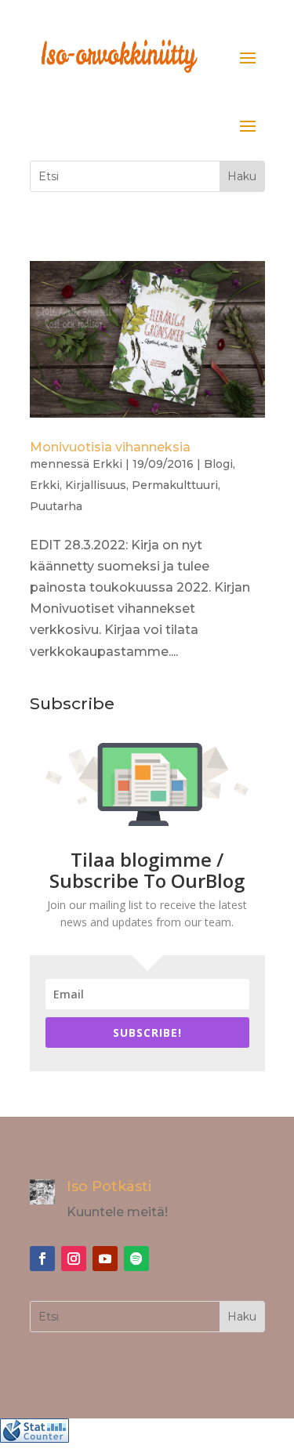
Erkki (107, 464)
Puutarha (56, 506)
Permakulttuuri (175, 485)
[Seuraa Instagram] (73, 1258)
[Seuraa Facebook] (42, 1258)
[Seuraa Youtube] (105, 1258)
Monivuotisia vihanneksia (110, 447)
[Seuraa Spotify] (136, 1258)
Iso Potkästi (109, 1186)
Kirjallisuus (95, 485)
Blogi (218, 464)
